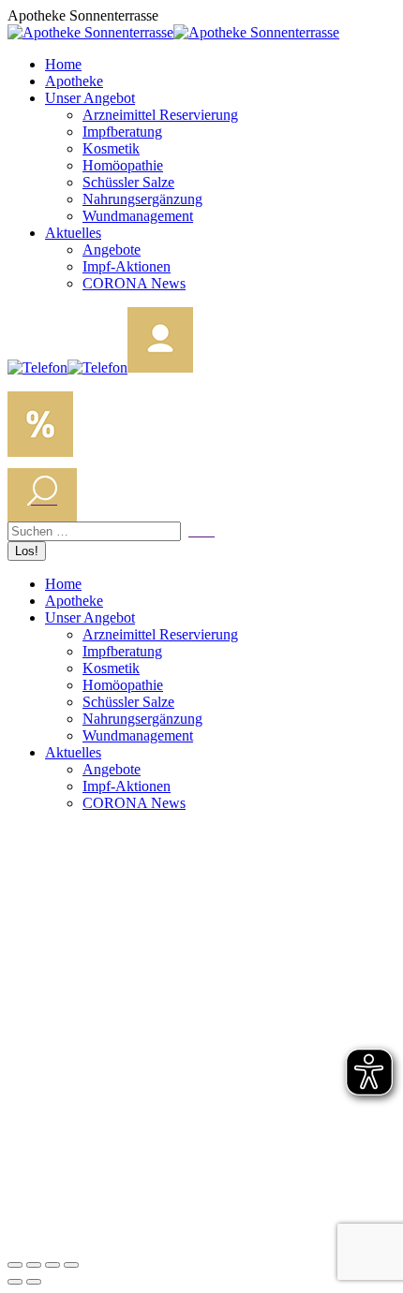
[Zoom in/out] (71, 1265)
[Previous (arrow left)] (14, 1282)
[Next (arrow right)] (33, 1282)
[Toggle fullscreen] (52, 1265)
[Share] (33, 1265)
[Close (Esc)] (14, 1265)
